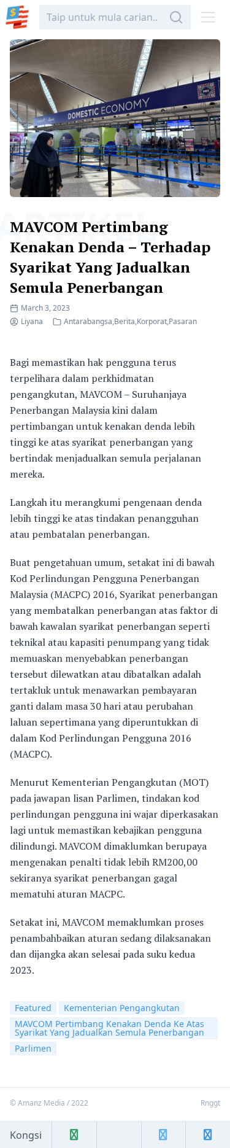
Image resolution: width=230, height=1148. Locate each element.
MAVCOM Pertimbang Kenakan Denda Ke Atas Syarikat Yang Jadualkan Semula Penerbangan (109, 1028)
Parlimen (33, 1048)
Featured (33, 1008)
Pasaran (183, 321)
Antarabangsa (88, 321)
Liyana (32, 321)
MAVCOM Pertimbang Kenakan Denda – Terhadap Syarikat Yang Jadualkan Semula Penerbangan (110, 257)
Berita (124, 321)
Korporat (152, 321)
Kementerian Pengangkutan (122, 1008)
